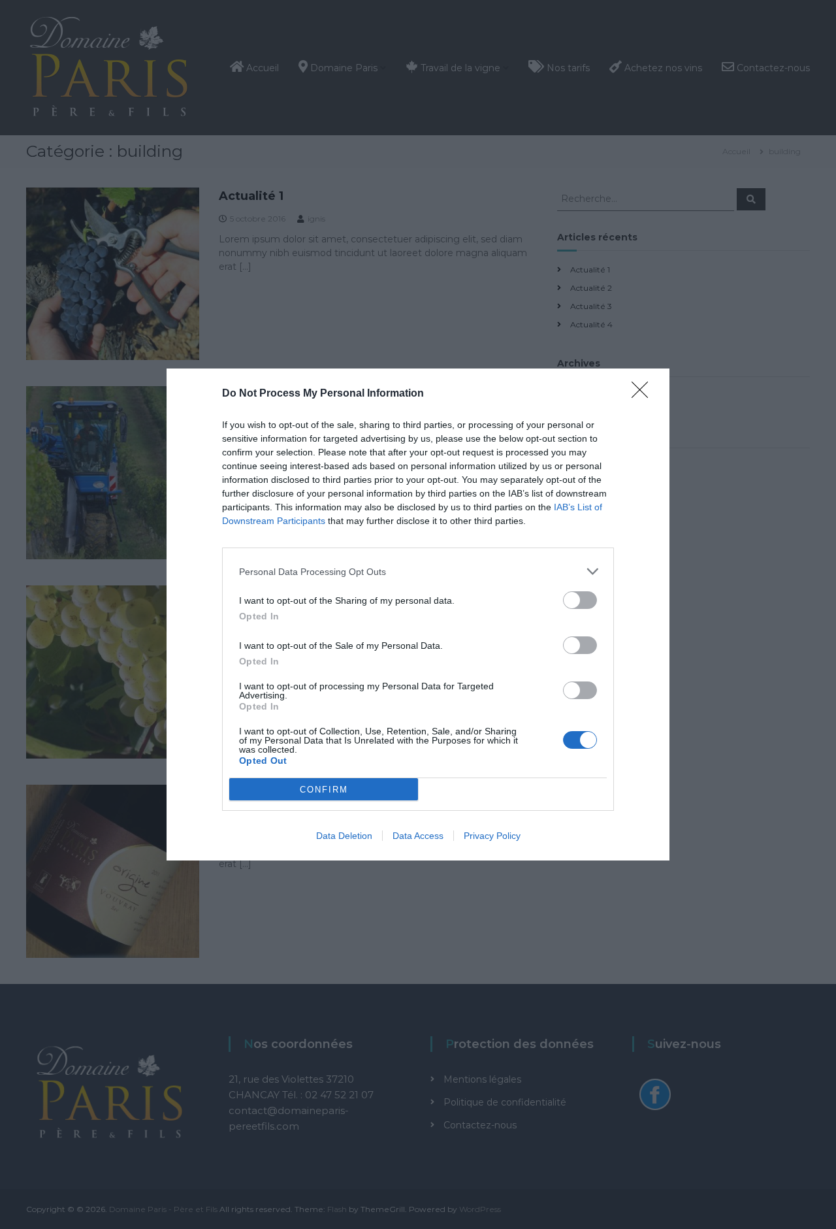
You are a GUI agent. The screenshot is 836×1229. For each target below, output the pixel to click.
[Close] (644, 394)
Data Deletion (344, 835)
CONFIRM (324, 790)
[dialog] (418, 614)
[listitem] (418, 571)
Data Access (418, 835)
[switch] (580, 600)
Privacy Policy (492, 835)
